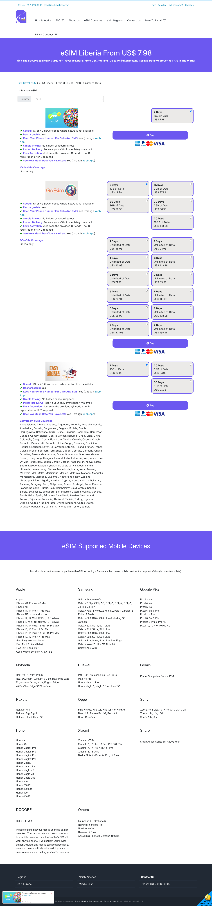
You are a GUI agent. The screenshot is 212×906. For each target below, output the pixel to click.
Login (153, 5)
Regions (21, 876)
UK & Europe (24, 883)
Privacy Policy (81, 901)
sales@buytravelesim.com (56, 5)
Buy (151, 135)
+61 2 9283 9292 (33, 5)
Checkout (189, 5)
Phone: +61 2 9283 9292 (155, 883)
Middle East (86, 883)
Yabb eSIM (27, 895)
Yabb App (88, 160)
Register (162, 5)
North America (87, 876)
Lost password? (175, 5)
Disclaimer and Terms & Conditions (105, 901)
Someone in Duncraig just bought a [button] (34, 894)
